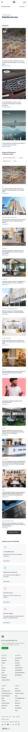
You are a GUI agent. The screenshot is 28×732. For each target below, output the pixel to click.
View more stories (13, 532)
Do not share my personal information (10, 721)
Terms (14, 716)
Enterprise (22, 6)
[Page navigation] (26, 6)
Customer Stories (5, 6)
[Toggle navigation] (2, 2)
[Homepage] (14, 2)
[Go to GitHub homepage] (3, 637)
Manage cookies (5, 719)
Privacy (18, 716)
